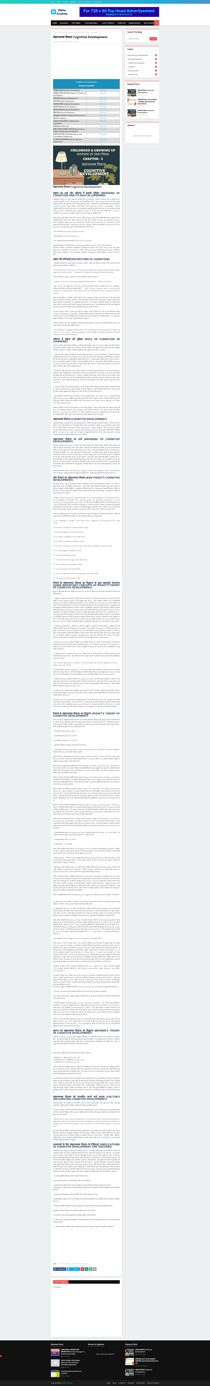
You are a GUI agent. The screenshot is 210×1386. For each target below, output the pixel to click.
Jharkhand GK (142, 74)
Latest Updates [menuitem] (108, 23)
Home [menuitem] (54, 23)
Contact (65, 2)
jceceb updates (142, 71)
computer (142, 67)
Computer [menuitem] (122, 23)
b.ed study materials (64, 1264)
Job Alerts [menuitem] (64, 23)
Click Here (103, 90)
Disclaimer (73, 2)
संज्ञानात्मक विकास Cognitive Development (145, 111)
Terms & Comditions (85, 2)
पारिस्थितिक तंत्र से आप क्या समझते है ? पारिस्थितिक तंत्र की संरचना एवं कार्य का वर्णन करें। (147, 102)
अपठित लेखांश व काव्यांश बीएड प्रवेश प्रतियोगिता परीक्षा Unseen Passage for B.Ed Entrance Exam (73, 1352)
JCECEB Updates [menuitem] (135, 23)
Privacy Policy (98, 2)
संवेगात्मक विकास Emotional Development (145, 91)
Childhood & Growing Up (66, 32)
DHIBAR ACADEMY (60, 42)
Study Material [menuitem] (91, 23)
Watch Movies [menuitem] (149, 23)
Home (53, 2)
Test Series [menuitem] (76, 23)
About (59, 2)
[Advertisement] (86, 61)
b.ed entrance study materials (142, 55)
